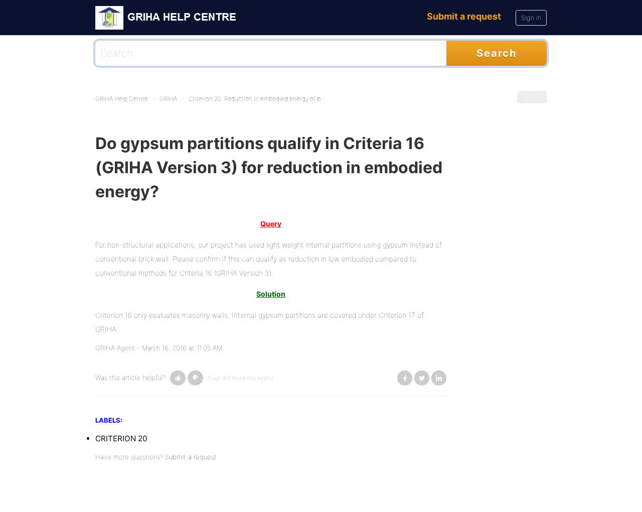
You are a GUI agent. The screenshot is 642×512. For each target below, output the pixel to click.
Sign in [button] (531, 18)
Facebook (404, 378)
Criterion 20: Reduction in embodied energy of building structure (277, 98)
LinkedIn (438, 378)
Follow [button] (532, 97)
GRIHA (168, 98)
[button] (178, 378)
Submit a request (464, 16)
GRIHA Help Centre (121, 98)
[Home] (169, 17)
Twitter (421, 378)
